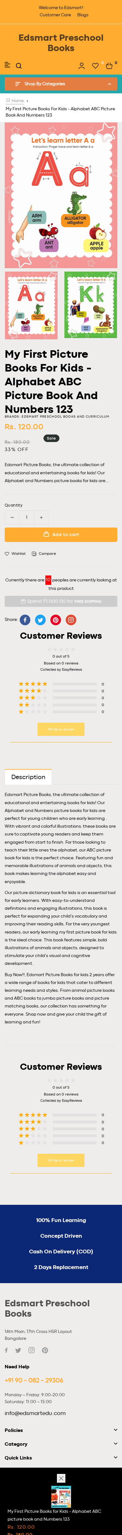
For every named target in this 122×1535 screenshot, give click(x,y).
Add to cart (66, 535)
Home (17, 101)
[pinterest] (45, 1350)
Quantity (14, 505)
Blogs (83, 15)
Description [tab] (28, 777)
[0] (95, 65)
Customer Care (55, 15)
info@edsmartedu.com (35, 1413)
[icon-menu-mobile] (7, 66)
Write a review (61, 729)
